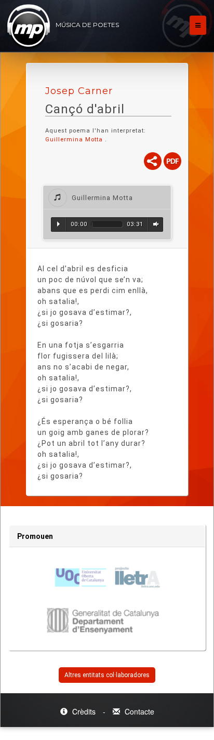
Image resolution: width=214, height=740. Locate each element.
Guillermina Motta (74, 139)
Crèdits (84, 711)
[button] (107, 197)
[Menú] (198, 25)
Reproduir (58, 224)
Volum (154, 224)
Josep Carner (79, 91)
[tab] (107, 197)
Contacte (138, 711)
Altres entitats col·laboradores (107, 675)
